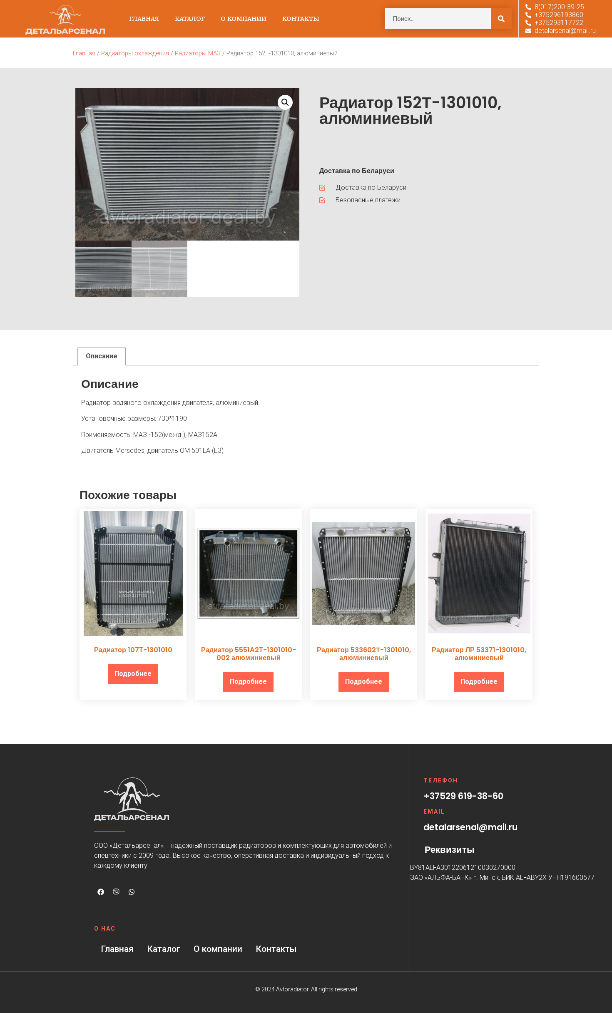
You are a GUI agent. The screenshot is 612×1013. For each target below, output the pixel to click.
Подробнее (133, 674)
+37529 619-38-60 (463, 796)
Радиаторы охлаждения (135, 53)
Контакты (300, 18)
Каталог (190, 18)
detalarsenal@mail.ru (470, 827)
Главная (144, 18)
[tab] (101, 357)
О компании (243, 18)
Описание (101, 356)
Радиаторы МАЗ (198, 53)
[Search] (501, 18)
